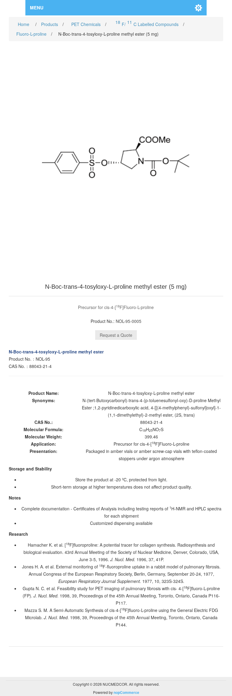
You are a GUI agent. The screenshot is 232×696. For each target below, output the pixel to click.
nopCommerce (126, 692)
